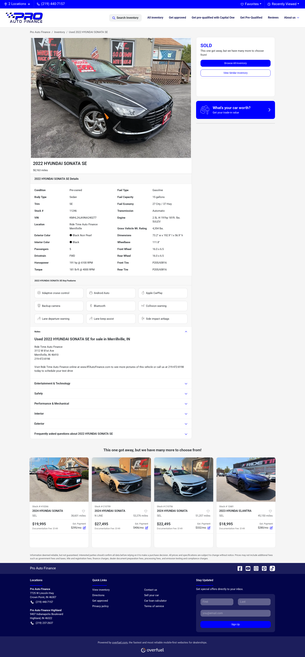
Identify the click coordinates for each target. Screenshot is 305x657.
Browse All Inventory (235, 63)
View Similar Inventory (235, 72)
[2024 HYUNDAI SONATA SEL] (59, 479)
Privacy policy (100, 606)
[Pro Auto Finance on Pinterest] (263, 568)
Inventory (59, 32)
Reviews (273, 17)
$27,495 (101, 524)
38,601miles (78, 515)
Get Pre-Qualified (251, 17)
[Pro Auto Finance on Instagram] (255, 568)
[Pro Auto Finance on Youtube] (247, 568)
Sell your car (151, 595)
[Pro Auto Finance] (24, 17)
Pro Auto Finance (40, 32)
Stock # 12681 (226, 506)
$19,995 (39, 524)
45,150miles (265, 515)
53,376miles (140, 515)
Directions (98, 595)
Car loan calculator (155, 600)
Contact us (150, 589)
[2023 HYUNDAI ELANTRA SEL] (246, 479)
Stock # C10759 (102, 506)
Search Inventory (127, 17)
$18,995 (226, 524)
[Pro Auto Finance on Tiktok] (271, 568)
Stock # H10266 (40, 506)
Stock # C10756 (165, 506)
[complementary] (294, 646)
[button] (18, 4)
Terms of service (154, 606)
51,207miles (203, 515)
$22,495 (164, 524)
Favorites (252, 4)
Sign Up (235, 624)
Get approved (177, 17)
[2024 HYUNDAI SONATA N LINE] (121, 479)
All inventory (155, 17)
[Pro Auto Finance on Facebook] (238, 568)
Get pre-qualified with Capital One (213, 17)
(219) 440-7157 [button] (53, 4)
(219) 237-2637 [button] (44, 623)
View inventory (101, 589)
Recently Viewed (284, 4)
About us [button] (289, 17)
